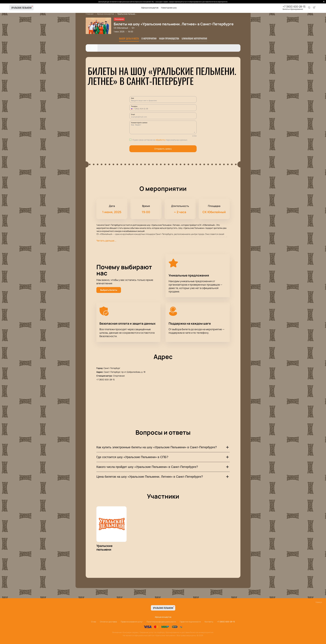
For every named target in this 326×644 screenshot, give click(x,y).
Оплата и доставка (108, 621)
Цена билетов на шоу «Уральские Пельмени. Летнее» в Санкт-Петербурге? (149, 476)
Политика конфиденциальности (161, 621)
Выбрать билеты (108, 290)
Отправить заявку (163, 148)
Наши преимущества (169, 38)
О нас (93, 621)
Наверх (319, 602)
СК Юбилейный (121, 27)
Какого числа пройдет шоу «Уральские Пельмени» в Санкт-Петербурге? (147, 467)
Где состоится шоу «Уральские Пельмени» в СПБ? (132, 457)
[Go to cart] (314, 7)
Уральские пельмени (21, 7)
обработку (160, 139)
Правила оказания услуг (132, 621)
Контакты (209, 621)
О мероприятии (149, 38)
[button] (132, 109)
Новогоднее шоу (169, 7)
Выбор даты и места (129, 38)
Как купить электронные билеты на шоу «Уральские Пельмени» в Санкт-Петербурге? (156, 447)
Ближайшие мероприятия (194, 38)
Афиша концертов (149, 7)
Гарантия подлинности (190, 621)
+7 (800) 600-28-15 (294, 6)
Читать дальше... (106, 240)
